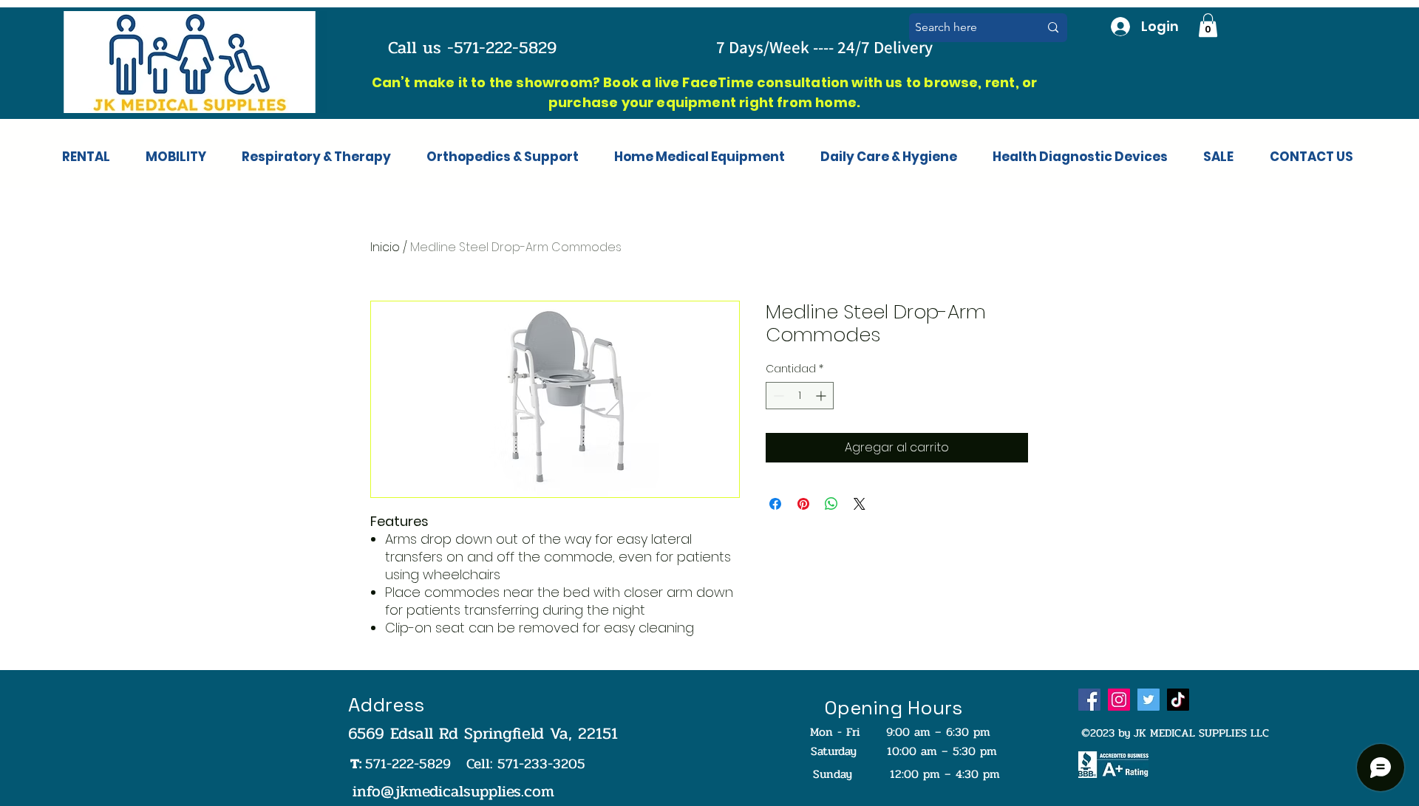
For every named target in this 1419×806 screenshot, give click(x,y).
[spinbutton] (799, 396)
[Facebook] (1089, 700)
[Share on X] (859, 504)
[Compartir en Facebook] (775, 504)
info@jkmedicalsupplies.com (453, 791)
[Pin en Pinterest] (803, 504)
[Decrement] (777, 396)
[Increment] (822, 396)
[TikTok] (1178, 700)
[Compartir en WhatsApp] (831, 504)
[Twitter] (1148, 700)
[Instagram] (1119, 700)
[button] (1208, 25)
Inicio (385, 247)
